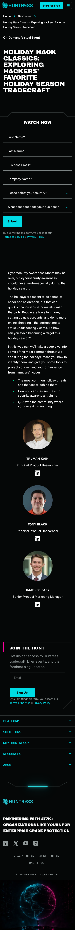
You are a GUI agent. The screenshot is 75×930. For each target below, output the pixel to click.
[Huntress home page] (36, 801)
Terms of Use (35, 863)
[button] (51, 5)
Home (7, 16)
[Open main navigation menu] (68, 5)
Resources (24, 16)
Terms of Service (13, 237)
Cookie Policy (48, 856)
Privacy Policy (35, 237)
